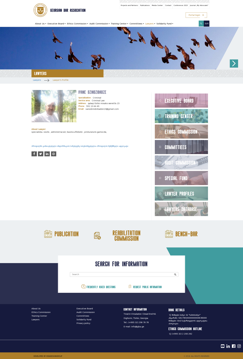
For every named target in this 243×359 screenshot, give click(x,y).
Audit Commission (98, 24)
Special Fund (176, 178)
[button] (234, 63)
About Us (40, 24)
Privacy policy (83, 323)
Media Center (157, 5)
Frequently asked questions (100, 287)
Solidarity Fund (164, 24)
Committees (136, 24)
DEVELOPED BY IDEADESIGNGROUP (48, 356)
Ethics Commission (76, 24)
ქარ (207, 24)
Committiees (176, 147)
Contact (168, 5)
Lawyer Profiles (179, 193)
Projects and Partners (129, 5)
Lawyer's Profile (60, 80)
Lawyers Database (181, 209)
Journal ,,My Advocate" (199, 5)
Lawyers (149, 24)
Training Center (119, 24)
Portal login (195, 15)
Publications (145, 5)
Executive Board (56, 24)
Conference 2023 (181, 5)
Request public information (147, 287)
